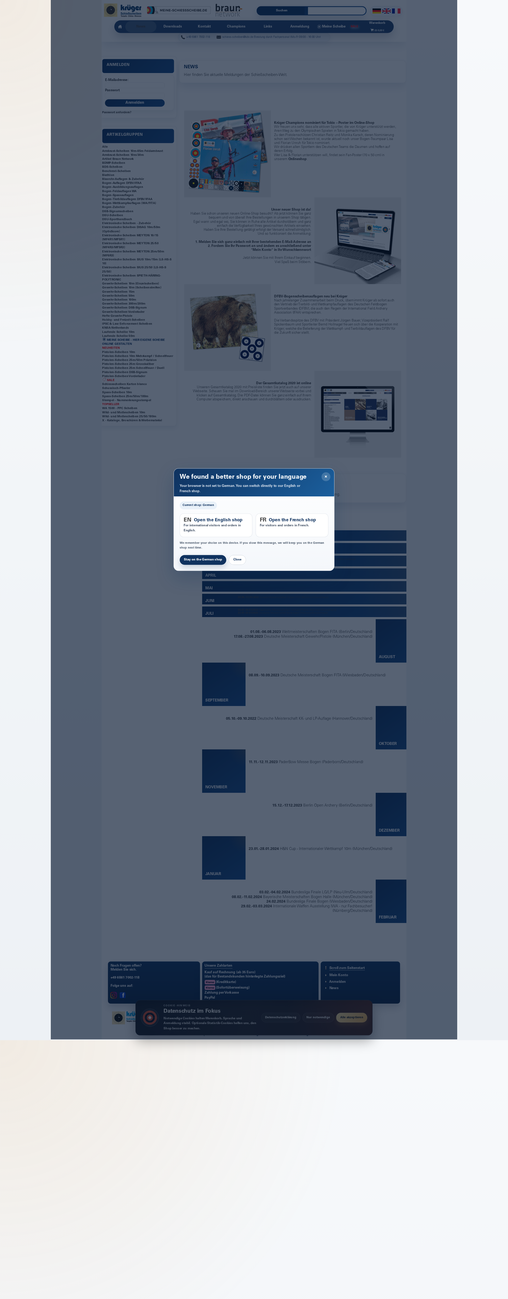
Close (237, 559)
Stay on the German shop (203, 559)
